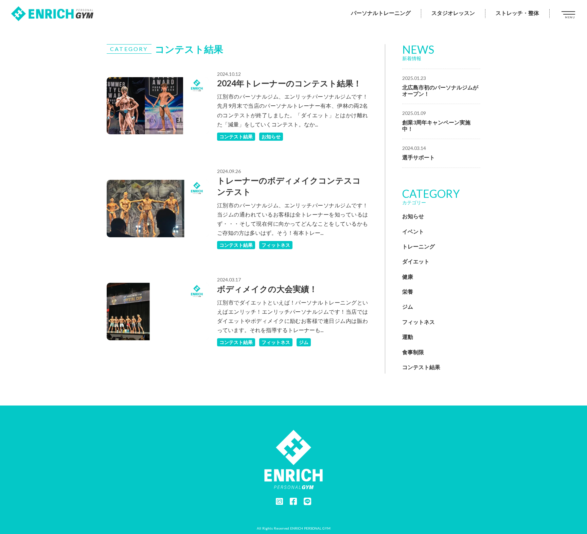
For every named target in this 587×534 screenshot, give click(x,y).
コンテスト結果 (236, 136)
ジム (303, 342)
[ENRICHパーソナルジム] (52, 13)
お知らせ (271, 136)
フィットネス (276, 245)
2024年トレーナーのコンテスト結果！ (289, 83)
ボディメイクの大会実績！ (267, 289)
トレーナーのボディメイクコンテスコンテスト (289, 186)
